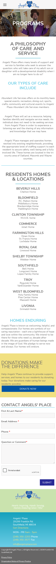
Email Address (10, 421)
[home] (28, 4)
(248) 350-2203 (21, 536)
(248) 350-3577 (21, 539)
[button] (5, 5)
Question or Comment (14, 442)
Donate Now (28, 388)
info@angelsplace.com (25, 544)
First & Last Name (12, 411)
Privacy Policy (6, 557)
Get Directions (20, 527)
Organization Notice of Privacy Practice (16, 561)
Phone (5, 431)
